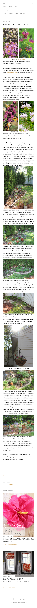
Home (5, 13)
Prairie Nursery (22, 59)
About (11, 13)
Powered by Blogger (20, 599)
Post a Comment (8, 484)
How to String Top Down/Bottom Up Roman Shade (16, 581)
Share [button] (4, 475)
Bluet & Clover (10, 7)
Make (17, 13)
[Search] (33, 3)
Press (22, 13)
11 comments (11, 587)
